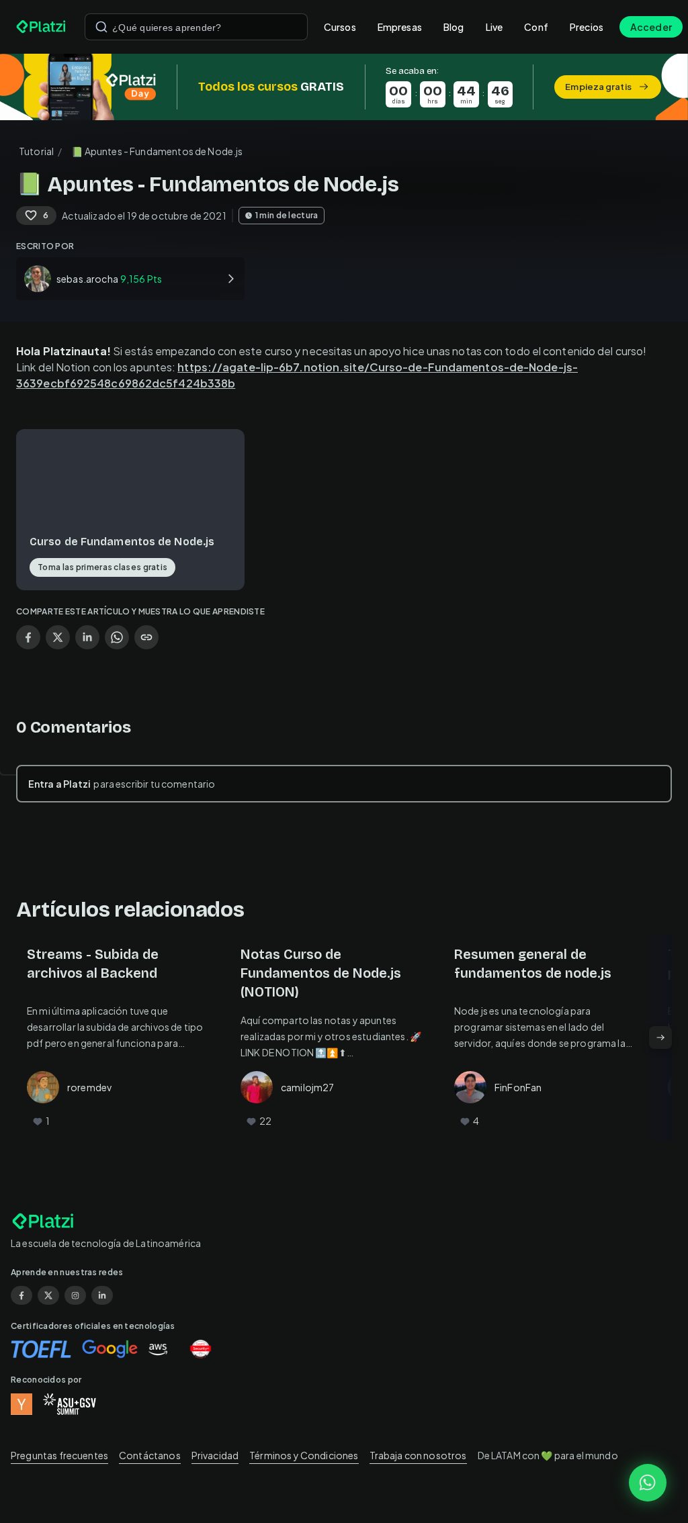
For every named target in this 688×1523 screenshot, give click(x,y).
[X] (48, 1295)
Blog (453, 27)
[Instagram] (75, 1295)
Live (494, 27)
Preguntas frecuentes (59, 1455)
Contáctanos (150, 1455)
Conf (536, 27)
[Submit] (101, 27)
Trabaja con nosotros (418, 1455)
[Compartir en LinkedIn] (87, 637)
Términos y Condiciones (303, 1455)
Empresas (400, 27)
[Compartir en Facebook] (28, 637)
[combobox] (196, 26)
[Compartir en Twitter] (58, 637)
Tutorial (36, 151)
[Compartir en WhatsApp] (117, 637)
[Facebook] (21, 1295)
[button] (344, 87)
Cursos (340, 27)
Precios (586, 27)
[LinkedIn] (102, 1295)
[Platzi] (42, 27)
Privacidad (215, 1455)
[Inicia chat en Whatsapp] (647, 1483)
